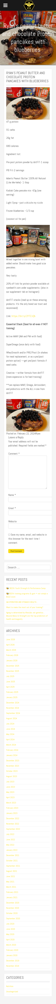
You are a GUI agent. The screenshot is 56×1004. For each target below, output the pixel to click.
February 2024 (12, 750)
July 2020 (10, 923)
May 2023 (10, 792)
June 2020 (10, 929)
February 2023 (12, 807)
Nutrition (9, 986)
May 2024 (10, 734)
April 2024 (10, 739)
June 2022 (10, 839)
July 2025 (10, 676)
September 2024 (13, 713)
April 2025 (10, 686)
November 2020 (12, 908)
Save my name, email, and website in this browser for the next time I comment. (27, 538)
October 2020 (12, 913)
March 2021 (11, 886)
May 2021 (10, 881)
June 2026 (10, 639)
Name (12, 495)
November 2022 (12, 823)
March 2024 (11, 744)
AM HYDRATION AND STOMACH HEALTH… (22, 602)
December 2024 (12, 702)
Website (12, 521)
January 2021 (11, 897)
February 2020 (12, 950)
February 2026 (12, 655)
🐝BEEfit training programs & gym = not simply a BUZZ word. (27, 595)
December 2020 (12, 902)
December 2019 (12, 960)
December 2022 (12, 818)
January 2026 (11, 660)
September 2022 (13, 829)
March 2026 (11, 650)
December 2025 (12, 665)
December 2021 (12, 855)
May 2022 (10, 844)
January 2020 (11, 955)
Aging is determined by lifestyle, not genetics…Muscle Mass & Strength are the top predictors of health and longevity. (27, 615)
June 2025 (10, 681)
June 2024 (10, 729)
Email (12, 508)
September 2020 (13, 918)
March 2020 (11, 944)
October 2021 (12, 860)
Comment (14, 453)
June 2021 (10, 876)
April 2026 (10, 644)
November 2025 (12, 671)
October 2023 (12, 771)
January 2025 (11, 697)
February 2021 (12, 892)
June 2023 (10, 786)
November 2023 (12, 765)
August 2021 (11, 871)
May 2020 (10, 934)
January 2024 (11, 755)
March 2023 (11, 802)
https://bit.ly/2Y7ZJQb (23, 316)
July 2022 (10, 834)
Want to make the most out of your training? (24, 607)
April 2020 (10, 939)
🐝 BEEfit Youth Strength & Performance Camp (26, 588)
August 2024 (11, 718)
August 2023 (11, 776)
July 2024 (10, 723)
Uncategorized (12, 991)
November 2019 (12, 965)
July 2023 (10, 781)
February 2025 (12, 692)
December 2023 (12, 760)
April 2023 (10, 797)
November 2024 (12, 707)
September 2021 (13, 865)
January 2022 (11, 850)
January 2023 (11, 813)
